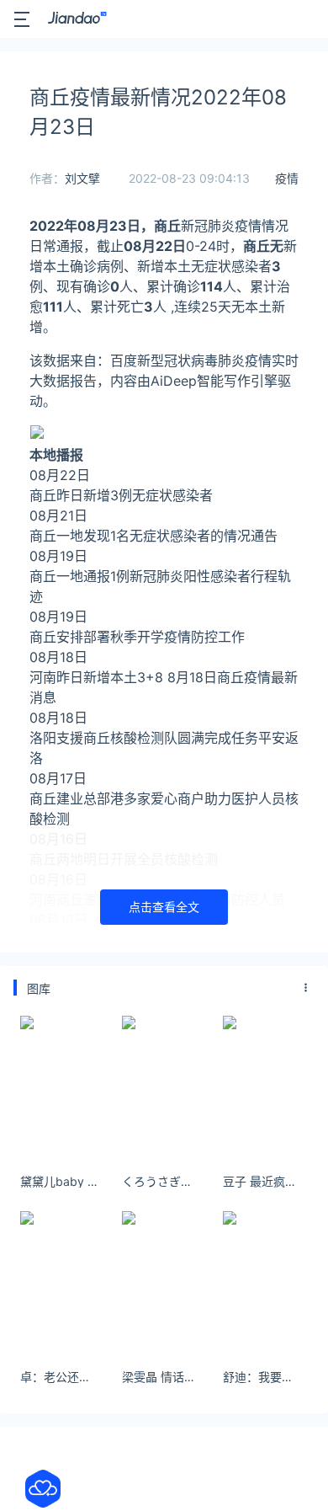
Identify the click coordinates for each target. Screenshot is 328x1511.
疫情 (287, 178)
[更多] (306, 988)
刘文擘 (82, 178)
